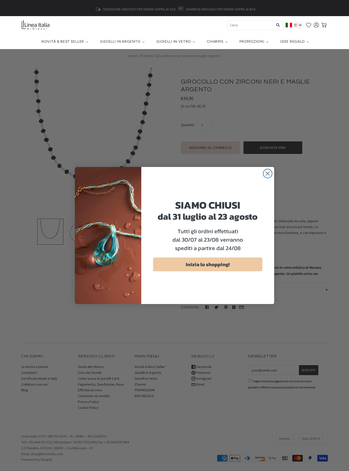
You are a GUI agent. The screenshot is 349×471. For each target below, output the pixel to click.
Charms (215, 41)
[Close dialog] (267, 173)
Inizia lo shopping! (208, 264)
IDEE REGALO (292, 41)
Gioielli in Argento (120, 41)
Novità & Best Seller (62, 41)
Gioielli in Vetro (173, 41)
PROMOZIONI (251, 41)
